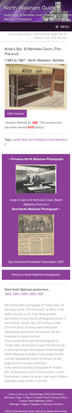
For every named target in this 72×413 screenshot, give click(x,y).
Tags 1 (19, 397)
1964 (16, 294)
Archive (27, 34)
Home (12, 394)
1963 (8, 294)
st (30, 139)
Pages (24, 404)
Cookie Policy (41, 397)
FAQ (47, 394)
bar (25, 139)
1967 (40, 294)
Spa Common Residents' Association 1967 (36, 236)
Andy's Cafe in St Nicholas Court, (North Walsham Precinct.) (36, 182)
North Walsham (22, 7)
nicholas (38, 139)
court (50, 139)
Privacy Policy (59, 397)
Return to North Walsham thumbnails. (36, 274)
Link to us (22, 394)
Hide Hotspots (15, 113)
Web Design (36, 394)
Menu (64, 26)
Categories (35, 404)
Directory (9, 397)
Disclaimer (57, 394)
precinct (60, 139)
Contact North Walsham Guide (35, 400)
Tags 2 (28, 397)
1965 (24, 294)
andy (17, 139)
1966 (32, 294)
